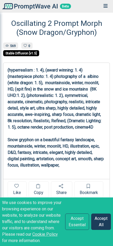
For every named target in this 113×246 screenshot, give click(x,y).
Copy (38, 192)
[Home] (29, 6)
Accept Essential (77, 221)
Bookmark (89, 192)
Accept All (101, 221)
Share (61, 192)
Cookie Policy (45, 234)
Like (17, 192)
